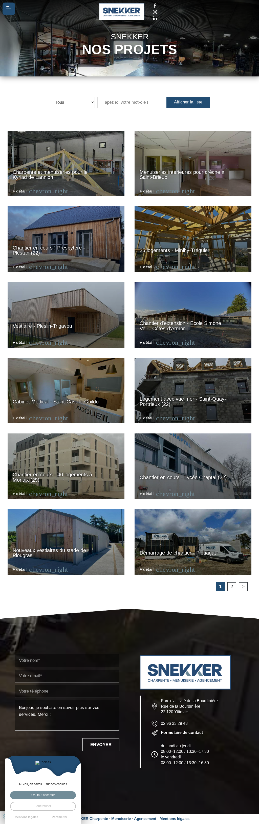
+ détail (20, 191)
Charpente (99, 819)
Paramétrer (59, 817)
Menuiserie (121, 819)
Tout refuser (43, 806)
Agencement (145, 819)
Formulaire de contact (182, 732)
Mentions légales (174, 819)
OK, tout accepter (43, 795)
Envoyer (101, 744)
